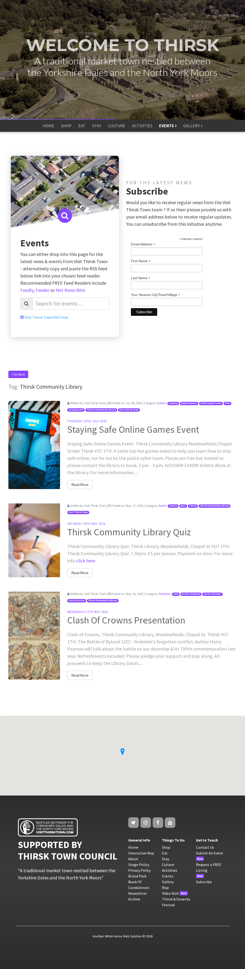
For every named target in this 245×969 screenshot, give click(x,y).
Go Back (19, 374)
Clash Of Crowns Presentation (126, 620)
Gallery (168, 881)
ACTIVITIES (142, 125)
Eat (165, 853)
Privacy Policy (139, 870)
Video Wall (170, 893)
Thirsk (192, 505)
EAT (81, 125)
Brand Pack (137, 876)
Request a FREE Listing (208, 867)
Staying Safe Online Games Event (133, 429)
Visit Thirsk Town (129, 409)
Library (173, 505)
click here (85, 561)
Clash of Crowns (212, 594)
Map (165, 887)
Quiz (183, 505)
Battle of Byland (191, 594)
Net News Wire (70, 290)
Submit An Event (209, 853)
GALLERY (191, 125)
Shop (166, 847)
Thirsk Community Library (101, 409)
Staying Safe (76, 409)
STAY (96, 125)
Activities (164, 594)
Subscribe (204, 881)
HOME (48, 125)
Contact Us (205, 847)
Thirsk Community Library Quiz (129, 532)
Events (161, 403)
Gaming (173, 403)
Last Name (140, 278)
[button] (122, 752)
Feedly (26, 290)
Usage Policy (138, 864)
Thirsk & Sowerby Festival (176, 902)
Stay (165, 858)
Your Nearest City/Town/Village (155, 295)
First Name (140, 261)
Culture (168, 864)
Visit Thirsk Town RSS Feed (46, 317)
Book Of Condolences (138, 884)
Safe (227, 403)
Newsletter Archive (137, 896)
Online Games (189, 403)
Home (133, 847)
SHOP (66, 125)
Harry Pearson (77, 600)
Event (162, 506)
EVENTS (166, 125)
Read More (80, 484)
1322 (175, 594)
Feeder (43, 290)
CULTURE (116, 125)
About (133, 858)
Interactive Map (141, 853)
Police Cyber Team (210, 403)
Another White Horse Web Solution (117, 936)
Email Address (143, 244)
